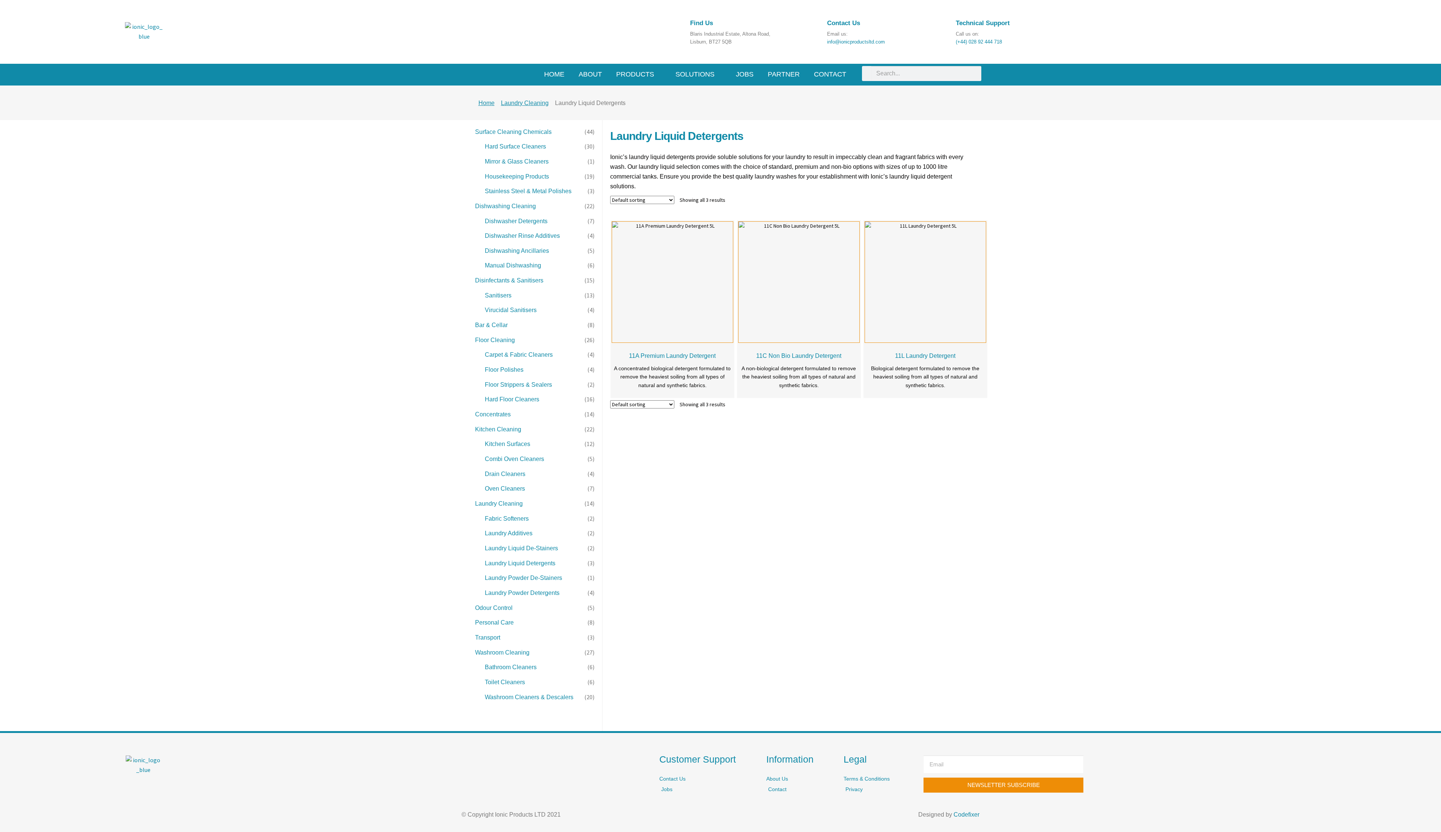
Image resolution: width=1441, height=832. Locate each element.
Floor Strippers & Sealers (518, 384)
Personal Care (494, 622)
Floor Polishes (504, 369)
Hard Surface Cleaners (515, 146)
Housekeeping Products (517, 176)
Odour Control (494, 608)
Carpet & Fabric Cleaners (519, 354)
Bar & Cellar (491, 325)
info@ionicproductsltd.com (856, 42)
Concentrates (493, 414)
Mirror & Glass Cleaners (517, 161)
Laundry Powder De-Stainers (523, 578)
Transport (487, 637)
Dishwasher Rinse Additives (522, 236)
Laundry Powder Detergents (522, 593)
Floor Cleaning (495, 340)
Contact (830, 74)
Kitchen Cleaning (498, 429)
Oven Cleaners (505, 488)
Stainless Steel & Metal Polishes (528, 191)
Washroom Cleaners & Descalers (529, 697)
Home (554, 74)
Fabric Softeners (507, 518)
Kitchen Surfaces (507, 444)
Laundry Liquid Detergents (520, 563)
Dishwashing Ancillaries (517, 251)
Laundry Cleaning (525, 103)
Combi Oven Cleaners (514, 459)
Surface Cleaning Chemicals (513, 132)
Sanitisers (498, 295)
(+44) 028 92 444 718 (979, 42)
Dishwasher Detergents (516, 221)
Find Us (701, 23)
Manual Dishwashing (513, 265)
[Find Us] (671, 27)
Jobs (745, 74)
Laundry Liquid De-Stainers (521, 548)
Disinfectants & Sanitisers (509, 280)
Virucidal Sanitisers (511, 310)
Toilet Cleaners (505, 682)
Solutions (695, 74)
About (590, 74)
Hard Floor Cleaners (512, 399)
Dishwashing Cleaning (505, 206)
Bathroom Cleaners (511, 667)
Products (636, 74)
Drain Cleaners (505, 474)
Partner (784, 74)
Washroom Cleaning (502, 652)
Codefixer (966, 814)
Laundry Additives (508, 533)
